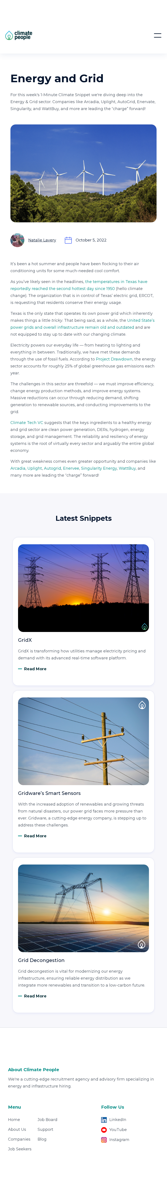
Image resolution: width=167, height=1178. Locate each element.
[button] (158, 35)
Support (45, 1129)
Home (14, 1119)
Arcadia (17, 468)
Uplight (34, 468)
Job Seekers (20, 1149)
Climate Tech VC (26, 422)
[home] (42, 35)
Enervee (71, 468)
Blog (42, 1139)
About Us (17, 1129)
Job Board (47, 1119)
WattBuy (127, 468)
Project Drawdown (114, 359)
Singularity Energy (98, 468)
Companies (19, 1139)
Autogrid (52, 468)
